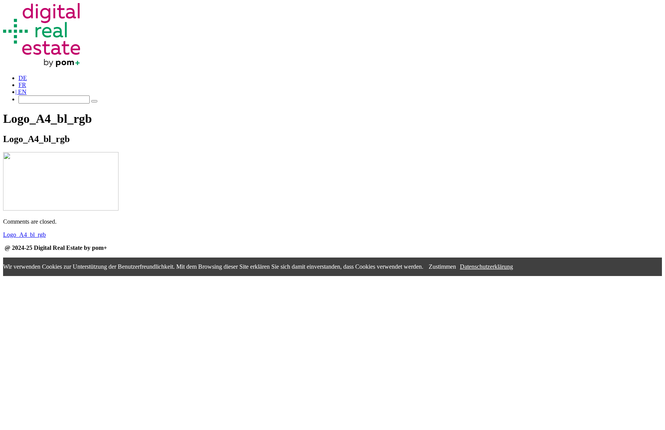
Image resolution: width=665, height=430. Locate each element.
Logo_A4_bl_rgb (24, 234)
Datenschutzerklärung (486, 266)
